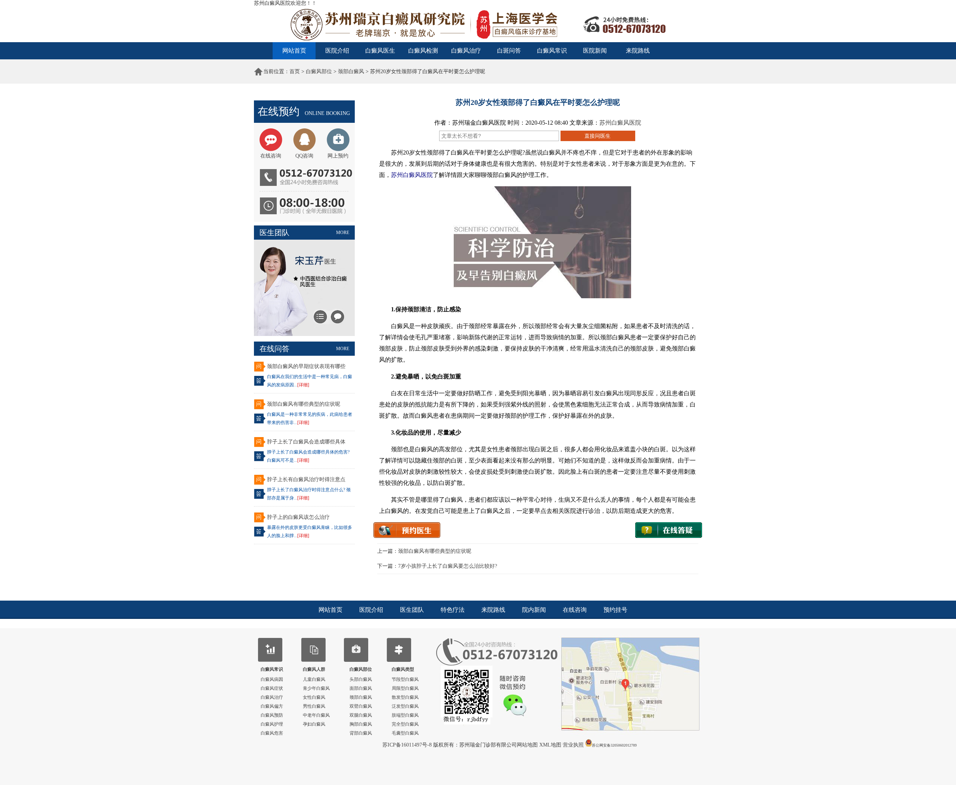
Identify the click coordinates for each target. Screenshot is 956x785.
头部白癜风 (361, 679)
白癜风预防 (272, 715)
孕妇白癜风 (314, 724)
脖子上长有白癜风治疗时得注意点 (306, 479)
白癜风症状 (272, 688)
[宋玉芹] (304, 334)
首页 (294, 71)
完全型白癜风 (405, 724)
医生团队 (412, 610)
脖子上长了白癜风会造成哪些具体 (306, 442)
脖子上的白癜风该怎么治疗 (298, 517)
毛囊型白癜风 (405, 733)
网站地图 (528, 745)
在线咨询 (575, 610)
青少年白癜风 (316, 688)
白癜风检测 (423, 50)
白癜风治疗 (466, 50)
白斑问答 (509, 50)
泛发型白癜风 (405, 706)
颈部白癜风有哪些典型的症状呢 (303, 404)
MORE (342, 232)
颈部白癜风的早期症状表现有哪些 (306, 366)
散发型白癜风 (405, 697)
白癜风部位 (319, 71)
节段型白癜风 (405, 679)
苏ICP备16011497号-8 (407, 745)
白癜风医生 (380, 50)
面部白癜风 (361, 688)
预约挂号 (615, 610)
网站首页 (294, 50)
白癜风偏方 (272, 706)
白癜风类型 (403, 669)
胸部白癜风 (361, 724)
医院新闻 (595, 50)
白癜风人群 (314, 669)
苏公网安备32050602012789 (614, 745)
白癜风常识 (552, 50)
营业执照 (573, 745)
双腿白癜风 (361, 715)
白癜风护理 (272, 724)
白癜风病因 (272, 679)
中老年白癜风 (316, 715)
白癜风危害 (272, 733)
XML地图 (551, 745)
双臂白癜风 (361, 706)
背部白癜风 (361, 733)
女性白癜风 (314, 697)
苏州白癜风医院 (620, 122)
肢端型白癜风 (405, 715)
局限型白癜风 (405, 688)
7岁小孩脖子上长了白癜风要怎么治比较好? (447, 566)
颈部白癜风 (351, 71)
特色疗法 (453, 610)
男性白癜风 (314, 706)
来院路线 (638, 50)
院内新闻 (534, 610)
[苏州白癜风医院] (478, 41)
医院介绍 (337, 50)
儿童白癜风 (314, 679)
